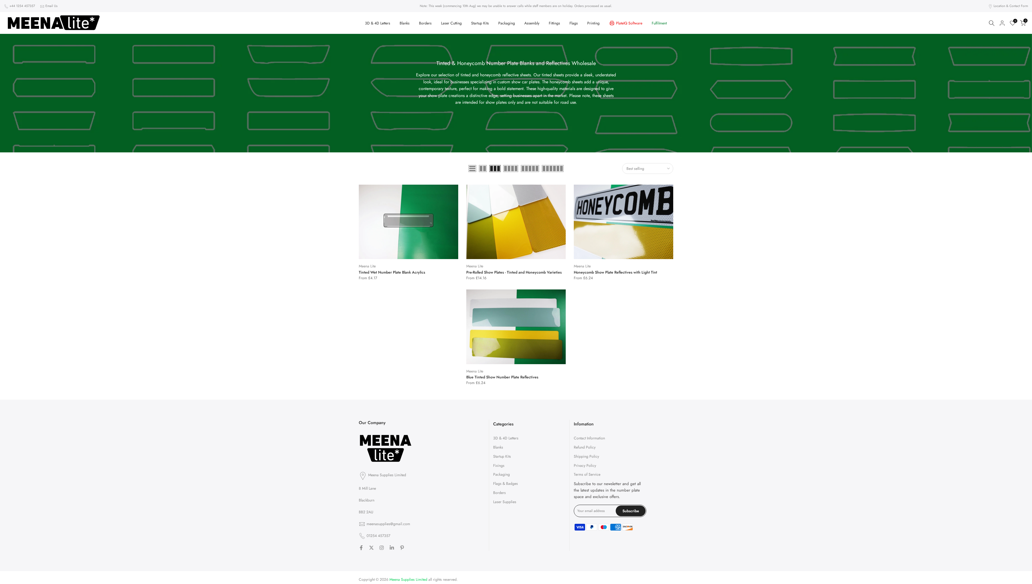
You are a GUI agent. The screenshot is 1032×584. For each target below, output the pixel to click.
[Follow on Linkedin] (391, 547)
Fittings (554, 23)
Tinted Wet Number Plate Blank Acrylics (392, 272)
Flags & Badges (505, 483)
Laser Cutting (451, 23)
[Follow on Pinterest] (402, 547)
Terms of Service (587, 474)
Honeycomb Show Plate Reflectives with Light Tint (615, 272)
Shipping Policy (586, 456)
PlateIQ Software (629, 23)
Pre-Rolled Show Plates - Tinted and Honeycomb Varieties (514, 272)
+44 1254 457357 (22, 5)
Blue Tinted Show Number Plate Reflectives (502, 377)
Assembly (531, 23)
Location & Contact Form (1011, 5)
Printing (593, 23)
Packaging (506, 23)
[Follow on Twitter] (371, 547)
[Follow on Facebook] (361, 547)
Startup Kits (480, 23)
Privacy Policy (585, 465)
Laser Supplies (504, 501)
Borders (425, 23)
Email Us (51, 5)
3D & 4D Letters (377, 23)
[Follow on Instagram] (381, 547)
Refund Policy (585, 447)
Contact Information (589, 438)
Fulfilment (659, 23)
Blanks (405, 23)
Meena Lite (367, 266)
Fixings (498, 465)
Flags (573, 23)
